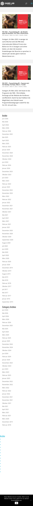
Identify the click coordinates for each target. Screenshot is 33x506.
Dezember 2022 (7, 190)
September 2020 (7, 240)
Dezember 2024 (7, 153)
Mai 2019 (5, 277)
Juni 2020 (5, 249)
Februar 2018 (6, 283)
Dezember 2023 (7, 171)
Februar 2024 (6, 165)
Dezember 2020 (7, 230)
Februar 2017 (6, 296)
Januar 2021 (6, 227)
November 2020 (7, 234)
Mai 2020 (5, 252)
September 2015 (7, 302)
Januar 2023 (6, 187)
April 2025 (5, 140)
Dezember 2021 (7, 206)
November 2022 (7, 193)
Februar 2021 (6, 224)
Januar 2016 (6, 299)
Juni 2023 (5, 178)
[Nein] (31, 500)
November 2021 (7, 209)
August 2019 (6, 274)
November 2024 (7, 156)
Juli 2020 (5, 246)
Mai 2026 (5, 122)
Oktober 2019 (6, 271)
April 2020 (5, 255)
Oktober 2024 (6, 159)
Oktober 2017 (6, 286)
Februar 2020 (6, 262)
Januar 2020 (6, 265)
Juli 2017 (5, 289)
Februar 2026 (6, 131)
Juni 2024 (5, 162)
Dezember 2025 (7, 134)
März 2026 (5, 128)
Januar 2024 (6, 168)
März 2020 (5, 258)
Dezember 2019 (7, 268)
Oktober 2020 (6, 237)
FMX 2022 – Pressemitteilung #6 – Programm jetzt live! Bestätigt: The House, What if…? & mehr (15, 84)
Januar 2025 (6, 150)
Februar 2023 (6, 184)
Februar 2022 (6, 199)
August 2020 (6, 243)
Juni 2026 (5, 119)
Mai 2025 (5, 137)
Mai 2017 (5, 293)
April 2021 (5, 218)
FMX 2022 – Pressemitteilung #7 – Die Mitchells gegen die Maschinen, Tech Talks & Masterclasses (15, 32)
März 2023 (5, 181)
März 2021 (5, 221)
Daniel (6, 35)
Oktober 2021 (6, 212)
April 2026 (5, 125)
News (25, 35)
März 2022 (5, 196)
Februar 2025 (6, 147)
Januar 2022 (6, 203)
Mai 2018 (5, 280)
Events (21, 35)
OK (16, 503)
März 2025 (5, 143)
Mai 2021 (5, 215)
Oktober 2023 (6, 175)
